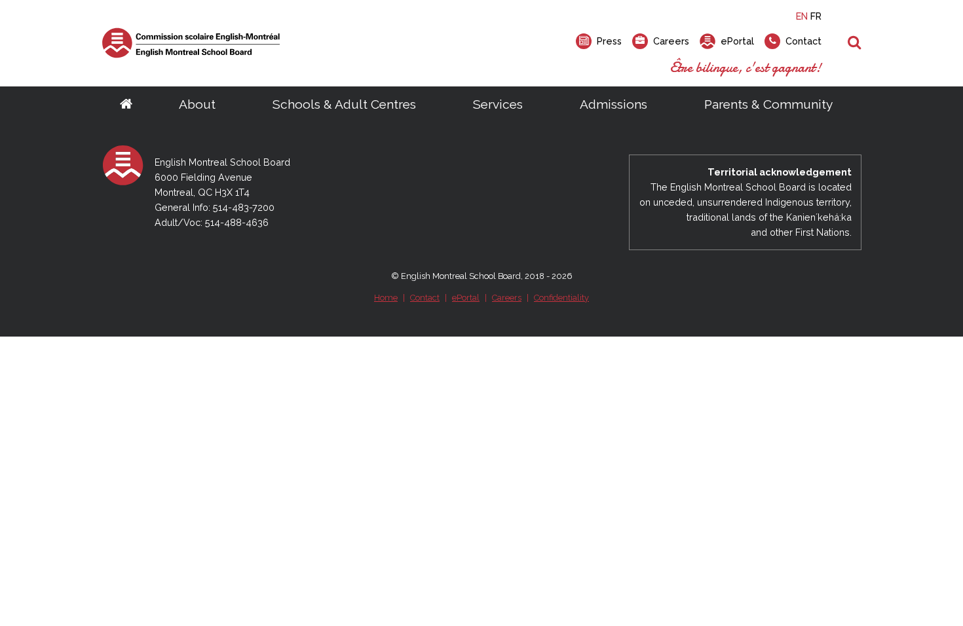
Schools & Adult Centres (344, 104)
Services (498, 104)
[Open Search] (854, 43)
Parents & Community (768, 104)
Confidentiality (561, 298)
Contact (425, 298)
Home (386, 298)
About (197, 104)
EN (802, 16)
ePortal (466, 298)
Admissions (613, 104)
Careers (506, 298)
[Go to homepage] (126, 104)
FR (815, 16)
